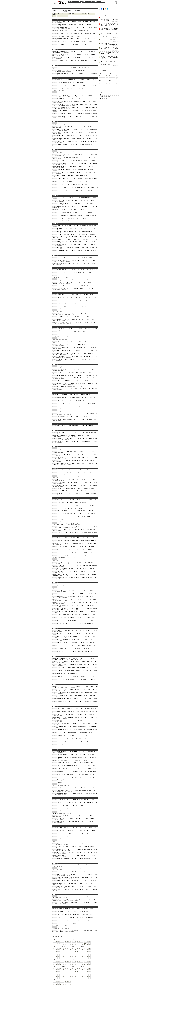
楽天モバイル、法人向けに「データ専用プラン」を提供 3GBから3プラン (73, 476)
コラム (58, 16)
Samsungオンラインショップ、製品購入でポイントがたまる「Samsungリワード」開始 (75, 620)
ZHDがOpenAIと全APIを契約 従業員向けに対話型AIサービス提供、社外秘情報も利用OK (76, 123)
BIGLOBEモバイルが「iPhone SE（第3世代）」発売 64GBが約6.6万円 (72, 880)
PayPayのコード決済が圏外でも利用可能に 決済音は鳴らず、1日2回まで (72, 341)
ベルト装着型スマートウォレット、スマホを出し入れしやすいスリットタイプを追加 (75, 203)
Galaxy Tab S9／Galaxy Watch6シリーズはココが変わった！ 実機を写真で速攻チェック (75, 151)
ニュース (58, 13)
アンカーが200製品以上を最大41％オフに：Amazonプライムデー (70, 670)
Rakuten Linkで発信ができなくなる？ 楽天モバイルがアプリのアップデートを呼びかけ (75, 451)
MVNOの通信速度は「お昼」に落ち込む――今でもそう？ (74, 73)
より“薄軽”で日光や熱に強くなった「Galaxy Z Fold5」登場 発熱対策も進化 (73, 160)
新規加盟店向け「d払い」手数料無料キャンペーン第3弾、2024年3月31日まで (73, 24)
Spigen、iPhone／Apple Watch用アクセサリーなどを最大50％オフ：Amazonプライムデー (75, 583)
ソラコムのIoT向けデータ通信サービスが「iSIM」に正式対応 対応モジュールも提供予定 (76, 765)
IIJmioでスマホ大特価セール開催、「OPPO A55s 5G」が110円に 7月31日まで (73, 833)
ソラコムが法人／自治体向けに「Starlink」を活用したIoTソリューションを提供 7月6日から (76, 754)
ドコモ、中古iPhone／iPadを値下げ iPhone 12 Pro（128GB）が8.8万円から (73, 519)
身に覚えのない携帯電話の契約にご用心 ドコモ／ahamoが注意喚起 (71, 858)
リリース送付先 (103, 94)
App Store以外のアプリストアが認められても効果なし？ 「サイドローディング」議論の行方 (77, 116)
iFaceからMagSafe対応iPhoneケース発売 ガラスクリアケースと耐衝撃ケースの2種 (74, 552)
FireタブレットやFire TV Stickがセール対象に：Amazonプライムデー (71, 587)
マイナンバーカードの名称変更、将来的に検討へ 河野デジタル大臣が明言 (73, 846)
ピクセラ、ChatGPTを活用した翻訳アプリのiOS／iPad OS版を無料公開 (72, 197)
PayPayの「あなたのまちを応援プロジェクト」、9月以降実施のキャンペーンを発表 (74, 30)
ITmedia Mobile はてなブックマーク (107, 8)
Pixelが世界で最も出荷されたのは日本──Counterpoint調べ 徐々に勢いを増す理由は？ (75, 623)
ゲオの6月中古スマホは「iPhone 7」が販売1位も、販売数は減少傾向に (72, 559)
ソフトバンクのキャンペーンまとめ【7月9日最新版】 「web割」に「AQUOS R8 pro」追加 (76, 661)
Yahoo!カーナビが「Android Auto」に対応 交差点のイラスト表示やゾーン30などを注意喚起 (76, 85)
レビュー (69, 13)
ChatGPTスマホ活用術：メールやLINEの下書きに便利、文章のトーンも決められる (74, 529)
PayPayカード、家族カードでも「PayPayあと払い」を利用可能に (70, 209)
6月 (58, 941)
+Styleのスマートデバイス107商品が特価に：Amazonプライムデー (71, 667)
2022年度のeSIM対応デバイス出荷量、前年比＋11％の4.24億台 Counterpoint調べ (74, 303)
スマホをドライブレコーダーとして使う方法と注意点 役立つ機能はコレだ (73, 250)
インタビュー (64, 16)
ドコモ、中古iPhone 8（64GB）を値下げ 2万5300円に (68, 36)
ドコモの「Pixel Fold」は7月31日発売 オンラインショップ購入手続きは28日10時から (75, 419)
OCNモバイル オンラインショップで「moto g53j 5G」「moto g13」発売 (72, 228)
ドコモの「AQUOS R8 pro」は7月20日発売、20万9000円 (69, 488)
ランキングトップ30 (114, 67)
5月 (60, 941)
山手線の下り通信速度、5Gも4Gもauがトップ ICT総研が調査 (70, 82)
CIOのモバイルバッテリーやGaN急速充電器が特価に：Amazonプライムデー (73, 673)
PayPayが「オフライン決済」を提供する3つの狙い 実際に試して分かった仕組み (74, 241)
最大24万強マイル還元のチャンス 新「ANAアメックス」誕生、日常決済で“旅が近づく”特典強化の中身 (109, 57)
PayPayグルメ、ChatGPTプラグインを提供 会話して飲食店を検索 (71, 372)
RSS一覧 (101, 100)
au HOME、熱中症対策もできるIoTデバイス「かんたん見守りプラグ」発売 (73, 605)
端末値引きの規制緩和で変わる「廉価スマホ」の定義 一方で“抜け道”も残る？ (74, 366)
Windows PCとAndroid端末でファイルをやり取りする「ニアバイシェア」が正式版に (75, 359)
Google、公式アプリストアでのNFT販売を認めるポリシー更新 (70, 532)
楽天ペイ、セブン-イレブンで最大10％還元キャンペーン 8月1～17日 (72, 181)
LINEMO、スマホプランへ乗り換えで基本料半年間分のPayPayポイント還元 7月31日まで (76, 397)
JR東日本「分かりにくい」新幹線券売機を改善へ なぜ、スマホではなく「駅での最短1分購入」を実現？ (109, 24)
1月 (70, 944)
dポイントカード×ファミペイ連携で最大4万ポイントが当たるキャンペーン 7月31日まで (76, 642)
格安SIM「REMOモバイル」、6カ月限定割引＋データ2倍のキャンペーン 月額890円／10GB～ (77, 499)
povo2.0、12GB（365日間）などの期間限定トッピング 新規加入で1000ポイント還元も (75, 479)
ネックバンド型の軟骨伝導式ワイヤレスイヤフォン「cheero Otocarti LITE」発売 (74, 406)
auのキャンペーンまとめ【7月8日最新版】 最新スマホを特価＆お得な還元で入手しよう (76, 692)
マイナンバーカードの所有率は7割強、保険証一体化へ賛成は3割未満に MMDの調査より (76, 513)
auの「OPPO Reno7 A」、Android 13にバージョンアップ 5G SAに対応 (72, 300)
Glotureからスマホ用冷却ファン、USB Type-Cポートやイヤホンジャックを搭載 (73, 132)
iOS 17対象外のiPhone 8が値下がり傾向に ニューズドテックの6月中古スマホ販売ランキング (77, 596)
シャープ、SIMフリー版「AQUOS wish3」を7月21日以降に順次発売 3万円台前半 (74, 516)
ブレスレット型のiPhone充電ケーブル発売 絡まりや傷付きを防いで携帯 (72, 416)
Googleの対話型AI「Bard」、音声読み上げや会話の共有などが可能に (71, 502)
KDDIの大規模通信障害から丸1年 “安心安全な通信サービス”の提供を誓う (73, 908)
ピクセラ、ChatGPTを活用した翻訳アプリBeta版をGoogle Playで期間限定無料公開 (74, 868)
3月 (65, 944)
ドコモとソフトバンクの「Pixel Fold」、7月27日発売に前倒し (70, 316)
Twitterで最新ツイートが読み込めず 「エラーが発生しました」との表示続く (73, 448)
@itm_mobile (103, 8)
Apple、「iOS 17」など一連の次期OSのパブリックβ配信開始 (70, 508)
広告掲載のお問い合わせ (105, 96)
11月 (65, 941)
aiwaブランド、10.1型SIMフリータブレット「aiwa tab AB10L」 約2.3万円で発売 (74, 172)
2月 (68, 944)
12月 (63, 941)
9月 (70, 941)
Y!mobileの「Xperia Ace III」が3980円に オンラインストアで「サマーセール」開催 (75, 310)
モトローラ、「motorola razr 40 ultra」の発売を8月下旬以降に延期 (71, 331)
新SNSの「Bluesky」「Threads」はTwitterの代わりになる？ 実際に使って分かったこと (75, 388)
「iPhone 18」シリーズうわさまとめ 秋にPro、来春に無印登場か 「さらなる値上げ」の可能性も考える (109, 19)
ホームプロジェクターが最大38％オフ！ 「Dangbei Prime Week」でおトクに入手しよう (75, 738)
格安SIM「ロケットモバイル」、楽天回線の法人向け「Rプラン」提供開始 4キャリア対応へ (77, 33)
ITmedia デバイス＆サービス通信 (99, 8)
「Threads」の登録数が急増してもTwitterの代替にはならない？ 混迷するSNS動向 (74, 212)
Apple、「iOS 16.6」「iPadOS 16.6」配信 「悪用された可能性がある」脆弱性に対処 (75, 190)
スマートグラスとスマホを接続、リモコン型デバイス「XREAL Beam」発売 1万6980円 (75, 200)
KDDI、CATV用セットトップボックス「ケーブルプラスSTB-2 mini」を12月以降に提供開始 (76, 403)
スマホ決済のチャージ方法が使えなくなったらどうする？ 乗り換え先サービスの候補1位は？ (77, 599)
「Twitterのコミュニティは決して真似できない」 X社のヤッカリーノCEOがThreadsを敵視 (76, 602)
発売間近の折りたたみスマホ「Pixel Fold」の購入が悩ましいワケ (71, 400)
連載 (73, 13)
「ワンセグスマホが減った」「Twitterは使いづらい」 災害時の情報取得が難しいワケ (75, 441)
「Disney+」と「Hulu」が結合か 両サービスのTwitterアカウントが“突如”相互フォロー (75, 630)
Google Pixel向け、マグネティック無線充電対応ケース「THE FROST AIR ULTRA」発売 (75, 247)
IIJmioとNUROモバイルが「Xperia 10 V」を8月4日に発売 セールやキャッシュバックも (75, 344)
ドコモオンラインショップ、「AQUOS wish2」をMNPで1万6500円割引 (72, 110)
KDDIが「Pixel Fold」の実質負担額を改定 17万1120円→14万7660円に (72, 711)
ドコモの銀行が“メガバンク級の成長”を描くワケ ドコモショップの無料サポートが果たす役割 (109, 35)
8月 (53, 941)
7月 (56, 941)
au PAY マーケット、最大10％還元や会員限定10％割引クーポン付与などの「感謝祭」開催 (76, 472)
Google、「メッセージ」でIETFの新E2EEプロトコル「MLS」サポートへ (72, 257)
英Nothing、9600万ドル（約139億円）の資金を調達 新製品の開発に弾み (72, 914)
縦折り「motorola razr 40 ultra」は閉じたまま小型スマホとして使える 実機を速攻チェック (76, 751)
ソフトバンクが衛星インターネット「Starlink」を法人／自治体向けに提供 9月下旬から (76, 510)
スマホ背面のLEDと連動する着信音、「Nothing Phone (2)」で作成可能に (72, 911)
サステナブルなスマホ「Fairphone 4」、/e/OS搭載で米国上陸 (70, 760)
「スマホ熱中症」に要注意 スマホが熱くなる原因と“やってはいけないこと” (73, 44)
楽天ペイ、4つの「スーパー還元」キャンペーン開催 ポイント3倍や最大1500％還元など (76, 549)
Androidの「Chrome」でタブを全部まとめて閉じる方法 (71, 67)
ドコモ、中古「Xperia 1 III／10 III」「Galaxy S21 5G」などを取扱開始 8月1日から (74, 101)
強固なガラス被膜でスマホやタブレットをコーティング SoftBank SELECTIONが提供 (75, 369)
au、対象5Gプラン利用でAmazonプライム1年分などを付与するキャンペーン (73, 883)
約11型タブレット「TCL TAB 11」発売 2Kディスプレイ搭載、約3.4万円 (72, 98)
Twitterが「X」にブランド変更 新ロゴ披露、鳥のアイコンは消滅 (71, 239)
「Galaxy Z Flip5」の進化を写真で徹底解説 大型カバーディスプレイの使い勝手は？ (75, 157)
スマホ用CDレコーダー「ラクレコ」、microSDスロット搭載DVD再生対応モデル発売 (75, 41)
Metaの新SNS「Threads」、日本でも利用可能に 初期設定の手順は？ (71, 787)
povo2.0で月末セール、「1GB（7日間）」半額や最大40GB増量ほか (71, 175)
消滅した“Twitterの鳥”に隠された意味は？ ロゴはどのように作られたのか (73, 225)
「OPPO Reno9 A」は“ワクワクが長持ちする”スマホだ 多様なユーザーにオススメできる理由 (77, 571)
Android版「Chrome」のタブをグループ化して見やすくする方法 (73, 57)
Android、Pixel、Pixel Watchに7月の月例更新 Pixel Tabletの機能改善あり (72, 732)
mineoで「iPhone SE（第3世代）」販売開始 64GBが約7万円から (71, 350)
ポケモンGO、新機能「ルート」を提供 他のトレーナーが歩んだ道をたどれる (74, 306)
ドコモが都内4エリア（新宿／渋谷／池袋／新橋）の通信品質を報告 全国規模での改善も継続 (77, 88)
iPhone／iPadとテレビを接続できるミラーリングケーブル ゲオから (71, 135)
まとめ (93, 13)
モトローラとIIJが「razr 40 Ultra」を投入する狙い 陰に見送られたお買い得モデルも (75, 741)
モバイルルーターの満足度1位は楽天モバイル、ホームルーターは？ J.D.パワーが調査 (75, 546)
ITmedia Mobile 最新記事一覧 (105, 8)
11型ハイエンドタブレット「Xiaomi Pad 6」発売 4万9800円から (71, 144)
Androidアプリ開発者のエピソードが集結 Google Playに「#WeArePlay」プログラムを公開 (76, 614)
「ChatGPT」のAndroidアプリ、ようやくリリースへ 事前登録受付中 (72, 285)
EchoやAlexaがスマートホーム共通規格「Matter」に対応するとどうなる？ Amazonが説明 (76, 821)
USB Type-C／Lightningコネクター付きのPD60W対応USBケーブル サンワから (73, 347)
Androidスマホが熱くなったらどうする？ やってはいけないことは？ (75, 279)
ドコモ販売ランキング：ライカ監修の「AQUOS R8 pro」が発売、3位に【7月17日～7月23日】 (77, 60)
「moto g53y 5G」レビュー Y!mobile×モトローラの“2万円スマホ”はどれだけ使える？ (75, 645)
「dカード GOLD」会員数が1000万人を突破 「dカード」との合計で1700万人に (74, 836)
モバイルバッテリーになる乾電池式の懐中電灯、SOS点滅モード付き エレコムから (75, 244)
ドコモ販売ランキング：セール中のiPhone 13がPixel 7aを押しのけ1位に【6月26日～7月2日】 (76, 664)
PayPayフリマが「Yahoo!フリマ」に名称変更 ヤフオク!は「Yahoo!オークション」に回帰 (76, 485)
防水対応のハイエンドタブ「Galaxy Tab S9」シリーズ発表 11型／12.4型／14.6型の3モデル (76, 166)
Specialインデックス (104, 98)
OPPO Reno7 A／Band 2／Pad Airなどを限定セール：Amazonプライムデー (72, 633)
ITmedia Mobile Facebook (101, 8)
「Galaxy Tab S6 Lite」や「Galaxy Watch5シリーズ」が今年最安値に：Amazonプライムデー (76, 676)
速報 (89, 13)
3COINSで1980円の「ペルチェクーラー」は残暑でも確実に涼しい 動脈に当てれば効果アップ (109, 29)
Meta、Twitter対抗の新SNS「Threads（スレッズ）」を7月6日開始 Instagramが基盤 (74, 827)
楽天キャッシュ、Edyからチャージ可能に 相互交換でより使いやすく (72, 184)
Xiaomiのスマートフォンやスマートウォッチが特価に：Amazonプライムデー (73, 648)
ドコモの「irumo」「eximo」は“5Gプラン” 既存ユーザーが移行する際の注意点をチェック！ (77, 917)
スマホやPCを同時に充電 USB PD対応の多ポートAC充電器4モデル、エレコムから (75, 805)
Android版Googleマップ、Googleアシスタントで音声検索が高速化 (71, 113)
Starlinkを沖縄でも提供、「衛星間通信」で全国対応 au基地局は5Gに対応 (73, 394)
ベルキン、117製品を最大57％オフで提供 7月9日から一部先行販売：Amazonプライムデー (76, 679)
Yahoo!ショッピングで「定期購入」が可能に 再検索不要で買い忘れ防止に (73, 808)
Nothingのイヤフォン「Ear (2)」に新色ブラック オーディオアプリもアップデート (74, 720)
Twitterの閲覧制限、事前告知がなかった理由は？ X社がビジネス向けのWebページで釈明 (76, 799)
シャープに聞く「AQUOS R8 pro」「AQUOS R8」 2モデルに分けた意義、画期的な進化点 (76, 565)
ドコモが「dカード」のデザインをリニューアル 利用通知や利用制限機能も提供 (74, 126)
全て (54, 13)
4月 (63, 944)
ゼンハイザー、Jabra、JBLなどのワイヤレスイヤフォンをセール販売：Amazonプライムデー (76, 590)
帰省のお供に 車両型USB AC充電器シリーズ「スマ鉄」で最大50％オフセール (74, 231)
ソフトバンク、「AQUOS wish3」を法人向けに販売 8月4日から (71, 92)
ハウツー (63, 13)
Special (54, 16)
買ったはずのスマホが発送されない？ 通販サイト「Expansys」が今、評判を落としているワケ (77, 288)
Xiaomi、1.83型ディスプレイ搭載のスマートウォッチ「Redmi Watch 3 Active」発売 (74, 141)
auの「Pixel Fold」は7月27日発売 (64, 386)
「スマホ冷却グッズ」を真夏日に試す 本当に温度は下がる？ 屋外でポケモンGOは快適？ (76, 54)
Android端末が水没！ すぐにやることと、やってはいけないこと (74, 263)
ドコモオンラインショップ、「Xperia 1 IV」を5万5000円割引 (70, 490)
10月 (68, 941)
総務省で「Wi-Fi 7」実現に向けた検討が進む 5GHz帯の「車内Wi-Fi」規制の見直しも (75, 460)
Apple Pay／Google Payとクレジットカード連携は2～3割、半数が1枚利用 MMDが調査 (75, 377)
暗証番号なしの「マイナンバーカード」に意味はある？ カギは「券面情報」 (73, 493)
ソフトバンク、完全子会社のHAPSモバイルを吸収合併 (68, 234)
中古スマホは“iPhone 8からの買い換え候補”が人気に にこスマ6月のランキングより (75, 639)
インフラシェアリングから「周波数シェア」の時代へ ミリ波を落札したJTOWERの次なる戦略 (109, 63)
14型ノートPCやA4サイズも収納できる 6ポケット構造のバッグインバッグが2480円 (109, 48)
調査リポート (84, 13)
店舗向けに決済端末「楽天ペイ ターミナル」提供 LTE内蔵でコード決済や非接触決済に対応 (77, 129)
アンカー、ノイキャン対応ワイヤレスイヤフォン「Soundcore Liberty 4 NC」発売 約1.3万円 (76, 178)
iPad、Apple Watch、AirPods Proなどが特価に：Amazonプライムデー (71, 593)
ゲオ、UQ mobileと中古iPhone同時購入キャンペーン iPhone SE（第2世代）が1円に (75, 714)
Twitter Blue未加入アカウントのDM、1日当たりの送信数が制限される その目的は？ (75, 272)
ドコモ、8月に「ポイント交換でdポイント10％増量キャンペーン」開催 (72, 840)
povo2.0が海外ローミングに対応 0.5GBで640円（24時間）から (70, 375)
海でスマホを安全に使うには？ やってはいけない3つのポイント (71, 432)
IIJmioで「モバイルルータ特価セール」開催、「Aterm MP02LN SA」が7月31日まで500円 (76, 830)
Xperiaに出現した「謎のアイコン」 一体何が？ (72, 698)
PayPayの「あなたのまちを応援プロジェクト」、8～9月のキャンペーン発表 (73, 469)
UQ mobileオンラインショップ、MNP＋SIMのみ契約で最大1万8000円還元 (72, 380)
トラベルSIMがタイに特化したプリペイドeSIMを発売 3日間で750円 (76, 482)
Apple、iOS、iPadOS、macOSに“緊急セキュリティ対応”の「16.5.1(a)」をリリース (74, 617)
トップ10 (77, 13)
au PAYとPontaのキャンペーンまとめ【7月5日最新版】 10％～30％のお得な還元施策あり (76, 818)
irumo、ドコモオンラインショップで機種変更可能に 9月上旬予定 (71, 537)
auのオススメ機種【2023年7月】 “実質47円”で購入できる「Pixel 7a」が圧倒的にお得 (75, 138)
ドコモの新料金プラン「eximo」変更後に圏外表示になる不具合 (70, 871)
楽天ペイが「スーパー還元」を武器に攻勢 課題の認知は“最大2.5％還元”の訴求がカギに (76, 540)
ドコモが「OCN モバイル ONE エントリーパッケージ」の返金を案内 (71, 708)
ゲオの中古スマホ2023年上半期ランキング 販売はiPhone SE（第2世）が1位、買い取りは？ (76, 505)
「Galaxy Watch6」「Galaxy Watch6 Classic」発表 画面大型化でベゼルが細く (73, 169)
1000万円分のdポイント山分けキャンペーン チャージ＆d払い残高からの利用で (74, 410)
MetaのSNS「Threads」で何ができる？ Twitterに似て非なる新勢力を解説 (72, 744)
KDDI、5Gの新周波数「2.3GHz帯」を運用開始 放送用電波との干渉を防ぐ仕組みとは (75, 21)
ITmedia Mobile (55, 6)
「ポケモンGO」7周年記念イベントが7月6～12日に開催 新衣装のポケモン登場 (74, 815)
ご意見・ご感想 (103, 92)
